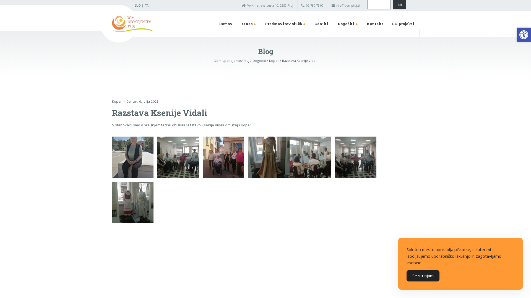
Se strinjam (423, 275)
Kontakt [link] (375, 23)
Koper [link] (117, 101)
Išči (399, 5)
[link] (524, 35)
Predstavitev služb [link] (283, 23)
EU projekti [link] (403, 23)
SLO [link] (138, 5)
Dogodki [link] (346, 23)
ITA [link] (146, 5)
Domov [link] (226, 23)
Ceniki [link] (321, 23)
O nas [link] (247, 23)
